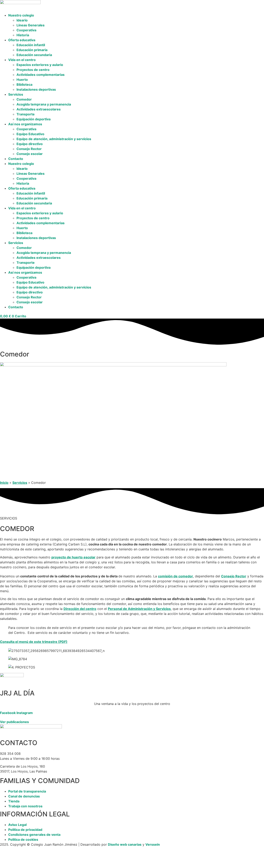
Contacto (15, 159)
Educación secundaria (34, 55)
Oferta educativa (21, 40)
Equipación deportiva (33, 119)
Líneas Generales (30, 25)
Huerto (22, 79)
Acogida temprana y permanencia (43, 104)
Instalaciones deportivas (36, 89)
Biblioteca (24, 84)
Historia (22, 35)
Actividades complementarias (40, 75)
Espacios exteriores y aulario (39, 65)
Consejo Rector (29, 149)
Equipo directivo (29, 144)
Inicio (4, 483)
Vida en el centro (22, 60)
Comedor (24, 99)
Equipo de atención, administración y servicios (53, 139)
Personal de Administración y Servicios (139, 609)
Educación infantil (30, 45)
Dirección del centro (80, 609)
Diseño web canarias (124, 844)
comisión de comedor (175, 576)
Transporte (25, 114)
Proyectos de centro (33, 70)
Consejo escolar (29, 154)
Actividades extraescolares (38, 109)
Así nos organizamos (25, 124)
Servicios (15, 94)
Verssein (152, 844)
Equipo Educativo (30, 134)
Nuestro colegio (21, 15)
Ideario (22, 20)
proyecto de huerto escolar (73, 557)
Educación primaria (31, 50)
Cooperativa (26, 30)
